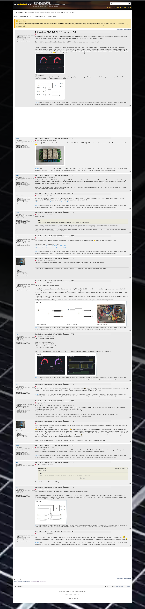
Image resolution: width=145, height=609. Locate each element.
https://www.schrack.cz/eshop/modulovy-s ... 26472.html (51, 202)
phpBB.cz (76, 594)
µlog (129, 7)
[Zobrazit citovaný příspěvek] (47, 468)
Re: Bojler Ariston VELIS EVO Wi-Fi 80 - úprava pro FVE (54, 138)
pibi (17, 400)
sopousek (18, 265)
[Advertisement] (72, 122)
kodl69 (17, 175)
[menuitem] (44, 12)
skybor (18, 31)
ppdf (17, 462)
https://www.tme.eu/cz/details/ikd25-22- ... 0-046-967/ (50, 248)
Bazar (119, 7)
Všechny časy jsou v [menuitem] (122, 586)
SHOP (114, 7)
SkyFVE (37, 102)
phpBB (67, 591)
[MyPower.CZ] (23, 4)
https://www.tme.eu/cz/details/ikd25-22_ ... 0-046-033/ (50, 246)
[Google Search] (129, 3)
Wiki (125, 7)
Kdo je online (18, 580)
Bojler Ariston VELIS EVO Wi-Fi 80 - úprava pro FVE (37, 17)
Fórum (109, 7)
